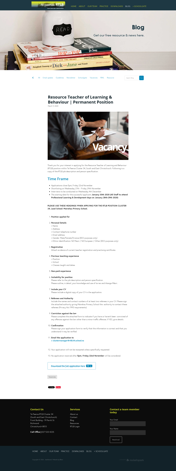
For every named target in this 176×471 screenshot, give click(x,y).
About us (74, 414)
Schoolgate (82, 78)
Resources (74, 423)
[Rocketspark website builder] (132, 460)
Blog (72, 420)
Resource (110, 78)
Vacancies (94, 78)
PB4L (102, 78)
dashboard (48, 460)
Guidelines (60, 78)
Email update (48, 78)
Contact (73, 417)
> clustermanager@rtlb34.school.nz (67, 340)
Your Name (114, 429)
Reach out (116, 439)
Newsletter (71, 78)
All (39, 78)
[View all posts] (33, 78)
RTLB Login (75, 426)
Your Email (114, 420)
